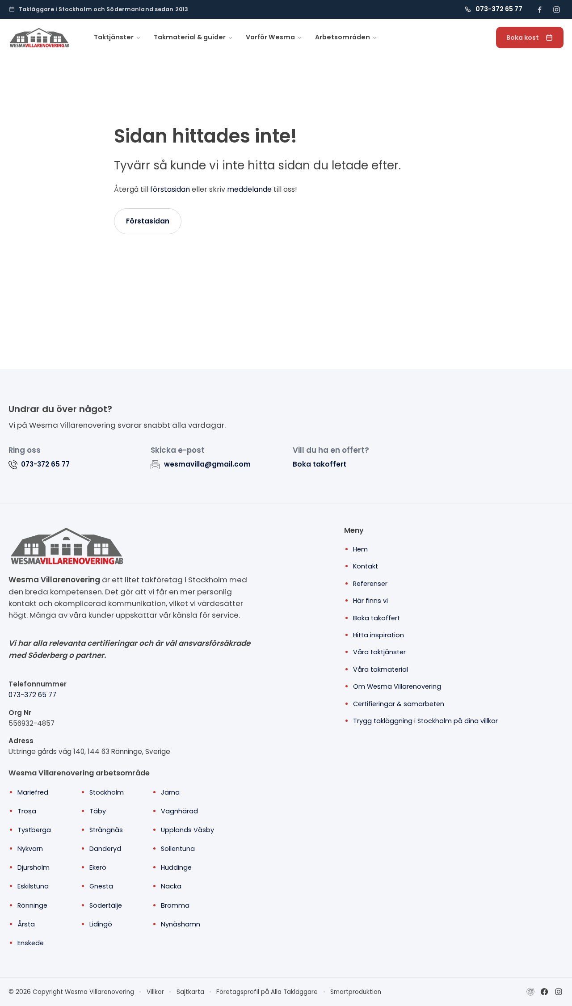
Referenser (370, 583)
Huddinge (176, 867)
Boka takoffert (319, 464)
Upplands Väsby (187, 829)
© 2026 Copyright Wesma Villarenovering (71, 992)
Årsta (26, 924)
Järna (170, 792)
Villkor (155, 992)
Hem (360, 549)
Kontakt (365, 566)
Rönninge (32, 905)
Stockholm (106, 792)
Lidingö (100, 924)
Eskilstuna (33, 886)
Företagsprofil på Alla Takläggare (267, 992)
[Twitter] (559, 992)
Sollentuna (178, 848)
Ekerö (97, 867)
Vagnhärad (179, 811)
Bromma (175, 905)
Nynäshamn (180, 924)
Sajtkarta (190, 992)
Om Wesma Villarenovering (397, 686)
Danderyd (105, 848)
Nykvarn (30, 848)
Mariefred (32, 792)
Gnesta (101, 886)
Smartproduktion (355, 992)
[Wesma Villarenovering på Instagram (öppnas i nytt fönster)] (556, 9)
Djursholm (33, 867)
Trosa (26, 811)
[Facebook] (544, 991)
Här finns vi (370, 600)
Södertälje (105, 905)
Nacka (171, 886)
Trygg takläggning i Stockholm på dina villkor (425, 720)
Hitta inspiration (378, 635)
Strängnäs (106, 829)
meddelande (249, 189)
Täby (97, 811)
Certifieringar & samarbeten (398, 703)
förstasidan (170, 189)
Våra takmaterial (380, 669)
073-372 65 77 (32, 694)
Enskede (30, 943)
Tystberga (34, 829)
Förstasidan (147, 221)
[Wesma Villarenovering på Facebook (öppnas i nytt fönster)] (539, 9)
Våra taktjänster (379, 652)
